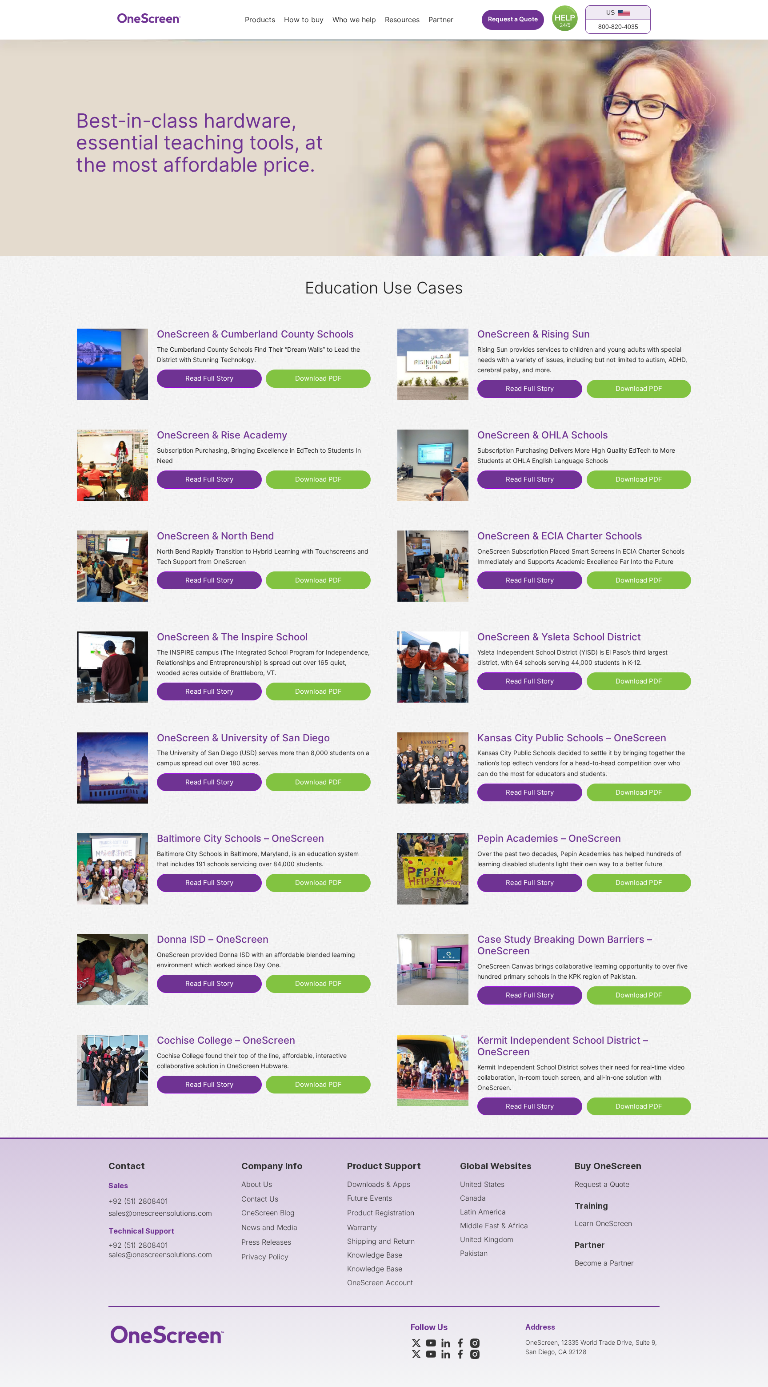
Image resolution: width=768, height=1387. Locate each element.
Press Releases (266, 1242)
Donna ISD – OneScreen (212, 939)
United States (482, 1184)
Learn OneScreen (603, 1223)
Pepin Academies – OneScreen (549, 838)
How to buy (304, 20)
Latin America (483, 1211)
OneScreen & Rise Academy (222, 435)
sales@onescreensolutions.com (160, 1213)
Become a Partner (604, 1262)
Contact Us (259, 1198)
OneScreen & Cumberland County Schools (255, 334)
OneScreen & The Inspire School (232, 637)
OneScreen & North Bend (215, 536)
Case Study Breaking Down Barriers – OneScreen (564, 945)
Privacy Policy (264, 1256)
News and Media (269, 1227)
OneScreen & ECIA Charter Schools (559, 536)
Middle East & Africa (494, 1225)
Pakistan (474, 1253)
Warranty (362, 1227)
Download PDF (318, 378)
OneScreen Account (380, 1282)
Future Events (369, 1198)
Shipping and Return (381, 1241)
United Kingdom (486, 1239)
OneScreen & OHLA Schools (542, 435)
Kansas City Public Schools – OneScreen (571, 738)
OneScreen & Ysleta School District (559, 637)
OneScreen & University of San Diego (243, 738)
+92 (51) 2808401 (138, 1201)
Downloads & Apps (378, 1184)
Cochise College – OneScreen (226, 1040)
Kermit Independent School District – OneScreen (562, 1046)
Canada (473, 1198)
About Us (256, 1184)
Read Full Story (209, 378)
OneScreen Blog (268, 1212)
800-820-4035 (618, 26)
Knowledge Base (374, 1254)
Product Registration (380, 1212)
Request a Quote (513, 19)
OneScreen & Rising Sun (533, 334)
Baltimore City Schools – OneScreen (240, 838)
